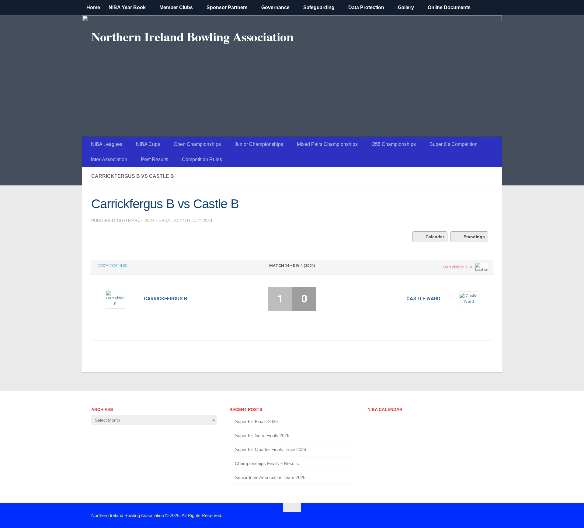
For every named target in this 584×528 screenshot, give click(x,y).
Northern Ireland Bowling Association (192, 36)
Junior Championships (259, 144)
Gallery (406, 7)
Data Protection (366, 7)
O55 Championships (393, 144)
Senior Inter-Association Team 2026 (270, 477)
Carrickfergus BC (458, 267)
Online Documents (449, 7)
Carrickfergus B (165, 299)
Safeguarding (319, 7)
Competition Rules (202, 159)
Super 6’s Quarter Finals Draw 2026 (270, 449)
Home (93, 7)
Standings (474, 236)
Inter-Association (109, 159)
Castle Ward (423, 299)
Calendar (435, 236)
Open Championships (197, 144)
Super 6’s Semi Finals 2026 (262, 435)
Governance (275, 7)
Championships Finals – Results (267, 463)
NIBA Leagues (106, 144)
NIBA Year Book (127, 7)
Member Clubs (176, 7)
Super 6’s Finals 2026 (256, 421)
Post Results (154, 159)
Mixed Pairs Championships (327, 144)
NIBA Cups (148, 144)
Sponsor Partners (227, 7)
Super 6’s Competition (453, 144)
